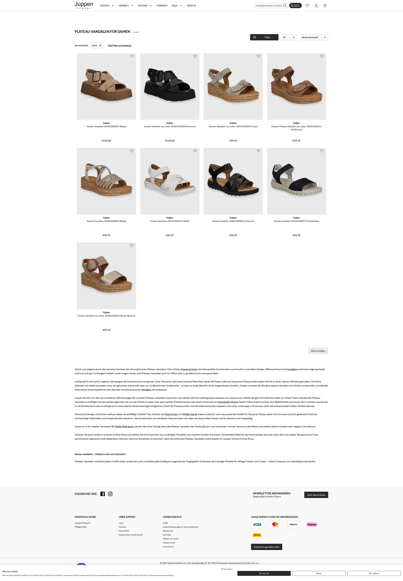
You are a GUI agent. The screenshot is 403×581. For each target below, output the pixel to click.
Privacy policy (227, 569)
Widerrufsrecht (170, 538)
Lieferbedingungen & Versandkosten (180, 526)
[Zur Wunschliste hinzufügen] (132, 56)
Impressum (168, 546)
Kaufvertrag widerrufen (266, 546)
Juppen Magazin (83, 523)
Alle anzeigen (318, 350)
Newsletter (124, 530)
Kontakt (167, 534)
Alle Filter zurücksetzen (119, 45)
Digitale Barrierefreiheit (130, 534)
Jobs (121, 523)
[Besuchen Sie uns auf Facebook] (101, 494)
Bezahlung (168, 530)
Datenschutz (169, 542)
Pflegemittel (81, 526)
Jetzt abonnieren (316, 494)
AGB (165, 523)
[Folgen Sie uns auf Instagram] (108, 494)
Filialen (122, 526)
